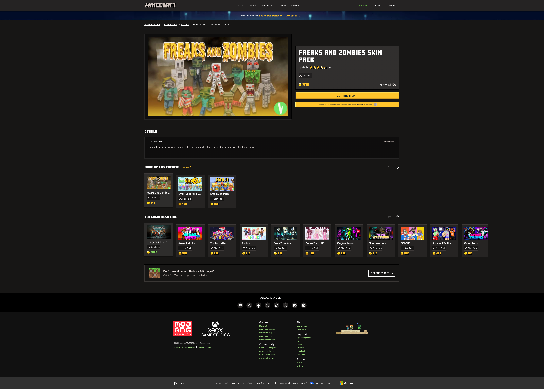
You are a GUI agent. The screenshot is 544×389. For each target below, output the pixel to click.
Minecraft (263, 326)
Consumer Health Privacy (242, 383)
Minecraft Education (267, 339)
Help (298, 341)
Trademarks (272, 383)
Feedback (300, 344)
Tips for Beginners (304, 337)
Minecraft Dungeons (267, 333)
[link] (240, 305)
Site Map (300, 348)
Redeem (300, 366)
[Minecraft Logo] (160, 5)
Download (301, 351)
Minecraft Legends (266, 336)
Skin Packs (170, 24)
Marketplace (152, 24)
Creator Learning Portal (268, 348)
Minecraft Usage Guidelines (184, 347)
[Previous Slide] (389, 167)
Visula (185, 24)
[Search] (377, 5)
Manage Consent (204, 347)
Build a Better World (267, 354)
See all (185, 167)
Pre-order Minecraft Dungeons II (280, 15)
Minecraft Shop (303, 329)
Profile (299, 363)
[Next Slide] (397, 167)
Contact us (301, 354)
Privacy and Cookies (222, 383)
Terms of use (260, 383)
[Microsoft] (347, 383)
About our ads (285, 383)
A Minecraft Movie (266, 358)
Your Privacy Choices (322, 383)
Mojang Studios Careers (268, 351)
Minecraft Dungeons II (268, 329)
